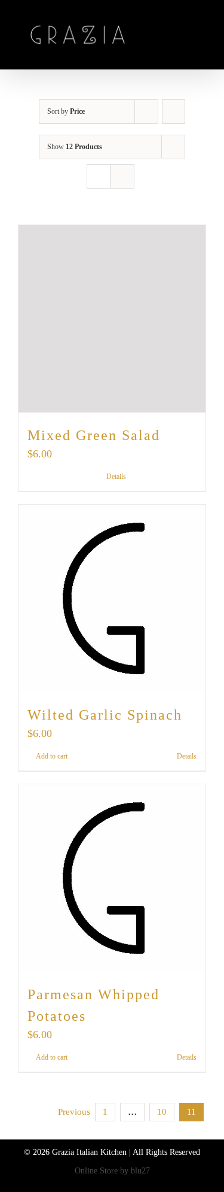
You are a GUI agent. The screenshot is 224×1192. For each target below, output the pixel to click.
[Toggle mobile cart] (180, 36)
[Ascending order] (173, 111)
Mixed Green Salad (93, 435)
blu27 (140, 1170)
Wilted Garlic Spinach (104, 715)
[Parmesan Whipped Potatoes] (112, 878)
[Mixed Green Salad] (112, 319)
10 (162, 1112)
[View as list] (122, 176)
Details (116, 476)
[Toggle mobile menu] (201, 36)
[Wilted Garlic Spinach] (112, 598)
